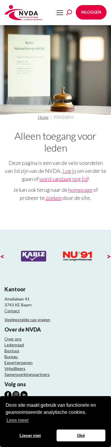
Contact (12, 310)
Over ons (13, 338)
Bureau (11, 356)
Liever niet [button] (30, 435)
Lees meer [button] (18, 420)
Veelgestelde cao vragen (27, 319)
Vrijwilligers (14, 368)
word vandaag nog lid (63, 179)
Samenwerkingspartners (27, 374)
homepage (80, 189)
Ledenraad (14, 344)
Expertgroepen (18, 362)
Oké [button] (81, 435)
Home (43, 117)
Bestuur (12, 350)
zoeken (54, 197)
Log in (69, 171)
